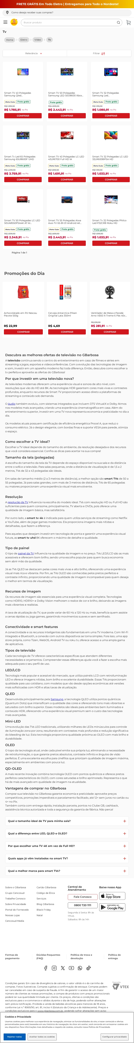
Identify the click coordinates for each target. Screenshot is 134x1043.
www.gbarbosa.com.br (50, 1011)
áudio (11, 403)
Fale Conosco (83, 896)
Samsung (57, 699)
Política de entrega (114, 957)
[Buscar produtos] (118, 22)
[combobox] (71, 22)
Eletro (23, 39)
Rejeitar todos (14, 1037)
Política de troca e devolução (81, 957)
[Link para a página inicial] (9, 40)
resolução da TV (18, 502)
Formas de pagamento (12, 957)
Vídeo (37, 39)
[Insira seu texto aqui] (80, 969)
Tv (49, 39)
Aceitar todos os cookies (42, 1037)
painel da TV (26, 553)
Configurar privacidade (114, 1037)
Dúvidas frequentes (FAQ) (48, 957)
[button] (29, 12)
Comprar (23, 115)
